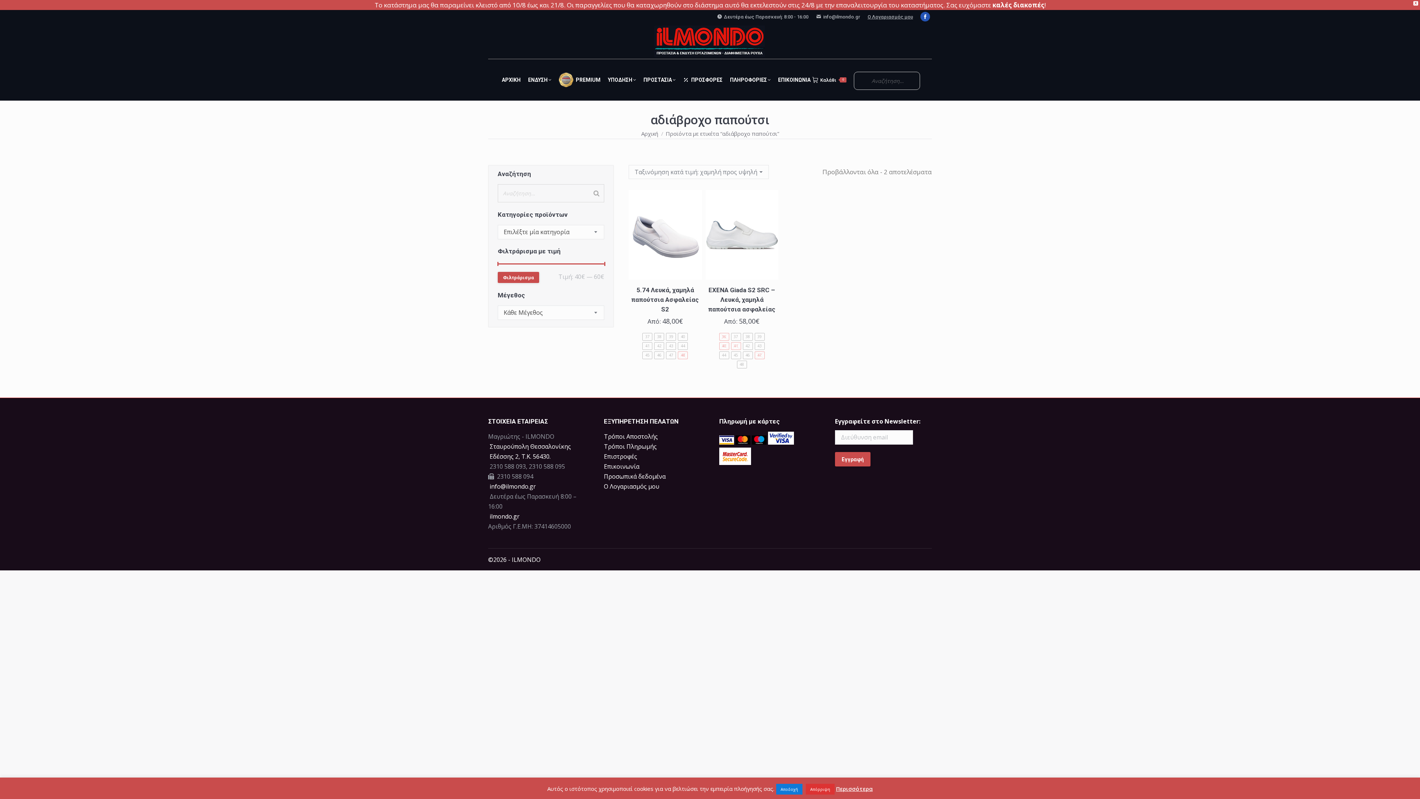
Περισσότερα (854, 788)
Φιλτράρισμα (518, 277)
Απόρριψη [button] (820, 789)
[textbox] (536, 232)
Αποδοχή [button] (789, 789)
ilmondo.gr (504, 516)
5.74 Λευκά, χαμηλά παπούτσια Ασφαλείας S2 (665, 299)
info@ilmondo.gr (513, 486)
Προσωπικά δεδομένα (635, 476)
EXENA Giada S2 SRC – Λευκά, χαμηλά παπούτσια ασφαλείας (741, 299)
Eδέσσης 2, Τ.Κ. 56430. (520, 456)
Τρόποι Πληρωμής (630, 446)
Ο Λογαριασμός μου (890, 17)
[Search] (596, 193)
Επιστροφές (620, 456)
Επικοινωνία (621, 466)
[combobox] (551, 232)
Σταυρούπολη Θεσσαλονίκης (530, 446)
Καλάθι (832, 80)
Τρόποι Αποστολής (631, 436)
